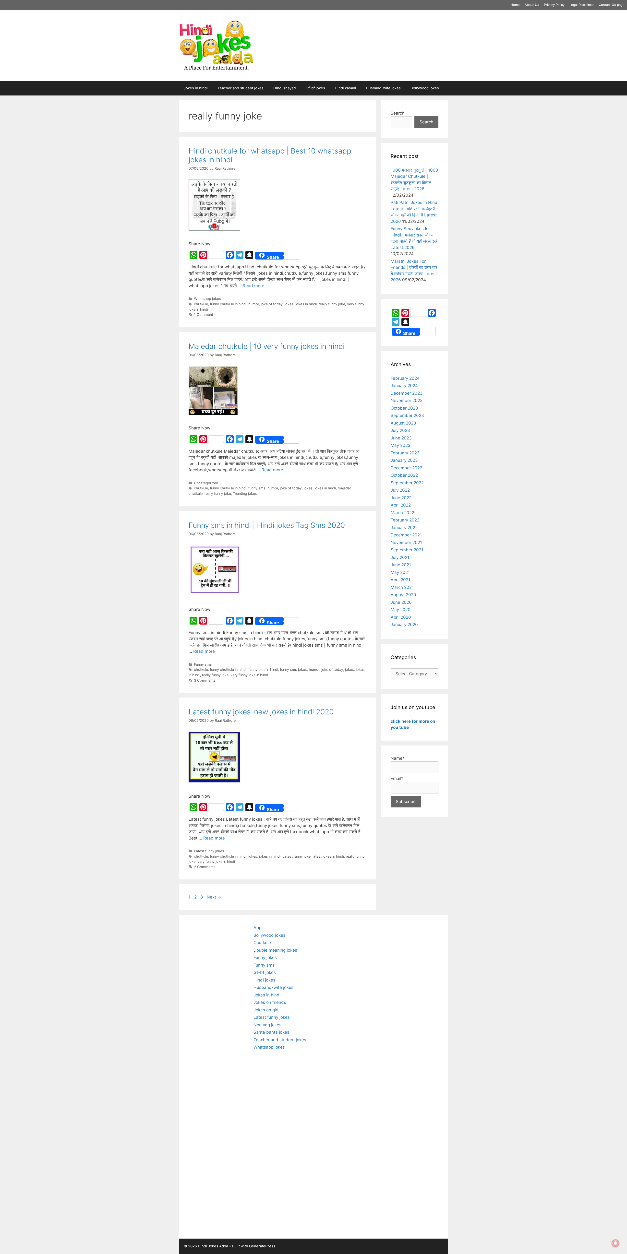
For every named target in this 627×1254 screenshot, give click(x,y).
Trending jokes (245, 493)
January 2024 (404, 385)
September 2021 (407, 549)
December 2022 (406, 467)
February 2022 (405, 520)
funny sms (256, 488)
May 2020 (400, 609)
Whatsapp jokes (207, 298)
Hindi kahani (345, 88)
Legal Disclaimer (581, 5)
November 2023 (407, 400)
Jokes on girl (265, 1009)
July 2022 (400, 490)
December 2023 (406, 393)
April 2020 (401, 617)
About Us (532, 5)
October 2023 (404, 408)
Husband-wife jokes (383, 88)
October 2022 (404, 475)
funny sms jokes (293, 669)
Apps (258, 927)
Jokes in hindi (196, 88)
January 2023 (404, 460)
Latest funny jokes (209, 851)
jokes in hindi (306, 304)
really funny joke (332, 304)
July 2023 (400, 430)
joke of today (272, 304)
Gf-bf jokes (315, 88)
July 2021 (400, 557)
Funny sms (203, 664)
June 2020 (401, 602)
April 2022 (401, 505)
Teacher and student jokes (240, 88)
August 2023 (403, 423)
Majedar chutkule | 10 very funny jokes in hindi (267, 346)
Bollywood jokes (424, 88)
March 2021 (402, 587)
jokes (289, 304)
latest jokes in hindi (328, 856)
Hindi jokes (264, 980)
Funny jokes (265, 957)
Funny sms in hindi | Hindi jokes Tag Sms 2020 (267, 525)
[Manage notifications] (615, 1243)
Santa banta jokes (271, 1032)
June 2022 (401, 497)
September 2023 (407, 415)
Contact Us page (612, 5)
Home (515, 5)
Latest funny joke (296, 856)
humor (253, 304)
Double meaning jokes (275, 950)
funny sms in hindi (263, 669)
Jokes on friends (269, 1002)
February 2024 (405, 378)
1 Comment (203, 314)
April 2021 (400, 579)
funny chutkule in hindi (228, 304)
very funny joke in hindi (249, 675)
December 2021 (406, 534)
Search (397, 113)
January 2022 (404, 527)
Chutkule (262, 942)
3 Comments (205, 680)
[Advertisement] (216, 1077)
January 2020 (404, 624)
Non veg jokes (267, 1024)
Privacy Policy (554, 5)
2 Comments (205, 867)
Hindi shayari (284, 88)
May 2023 (400, 445)
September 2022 (407, 482)
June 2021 (401, 564)
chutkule (201, 304)
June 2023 (401, 438)
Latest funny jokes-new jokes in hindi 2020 (261, 711)
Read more (253, 285)
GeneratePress (262, 1246)
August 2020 (403, 594)
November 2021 (406, 542)
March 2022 (402, 512)
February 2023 (405, 452)
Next (214, 897)
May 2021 (400, 572)
